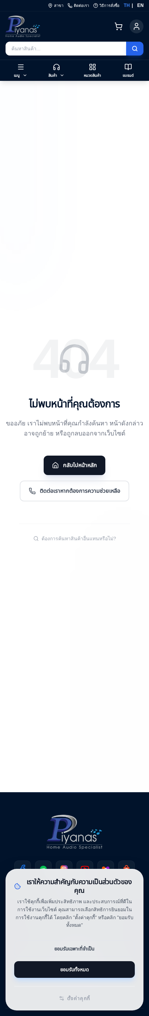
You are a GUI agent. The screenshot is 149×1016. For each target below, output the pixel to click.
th (125, 5)
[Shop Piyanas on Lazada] (105, 869)
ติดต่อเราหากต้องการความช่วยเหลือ (80, 491)
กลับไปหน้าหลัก (80, 465)
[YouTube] (85, 869)
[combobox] (66, 49)
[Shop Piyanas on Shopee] (126, 869)
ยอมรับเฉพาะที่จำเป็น (74, 948)
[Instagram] (64, 869)
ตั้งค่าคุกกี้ (78, 998)
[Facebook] (22, 869)
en (140, 5)
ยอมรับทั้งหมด (74, 969)
